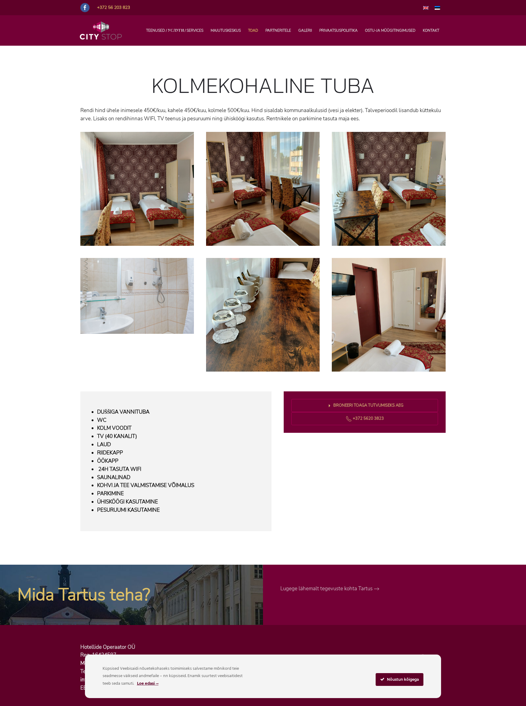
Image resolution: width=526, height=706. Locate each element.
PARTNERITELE (278, 30)
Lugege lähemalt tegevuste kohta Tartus (326, 588)
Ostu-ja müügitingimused (390, 30)
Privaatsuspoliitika (338, 30)
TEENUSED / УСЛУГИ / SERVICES (174, 30)
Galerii (305, 30)
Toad (253, 30)
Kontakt (431, 30)
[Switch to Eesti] (437, 7)
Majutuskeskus (226, 30)
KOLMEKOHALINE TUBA (263, 85)
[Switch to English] (426, 7)
